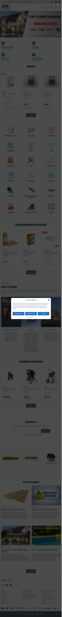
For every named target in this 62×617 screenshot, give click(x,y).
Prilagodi (43, 313)
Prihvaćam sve (18, 313)
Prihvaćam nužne (30, 313)
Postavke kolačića (29, 317)
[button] (48, 300)
